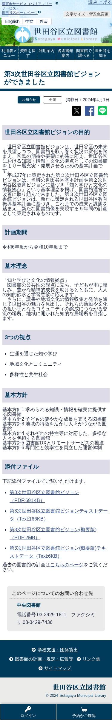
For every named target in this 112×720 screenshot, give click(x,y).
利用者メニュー (9, 53)
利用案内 (46, 50)
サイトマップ (57, 668)
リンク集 (91, 658)
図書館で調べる (84, 53)
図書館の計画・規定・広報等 (44, 658)
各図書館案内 (65, 53)
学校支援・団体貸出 (58, 649)
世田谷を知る (103, 53)
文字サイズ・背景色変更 (87, 14)
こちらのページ (67, 564)
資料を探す (28, 53)
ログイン (28, 715)
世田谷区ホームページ (20, 13)
